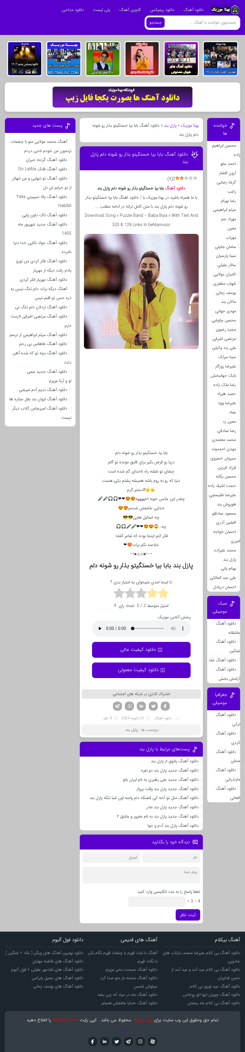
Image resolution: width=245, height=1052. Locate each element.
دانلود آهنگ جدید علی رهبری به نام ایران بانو (161, 779)
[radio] (163, 594)
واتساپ (129, 706)
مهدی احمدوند (224, 449)
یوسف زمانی (226, 292)
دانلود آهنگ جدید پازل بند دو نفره (170, 770)
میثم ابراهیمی (224, 209)
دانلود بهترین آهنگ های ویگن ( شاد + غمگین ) (44, 953)
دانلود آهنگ (193, 10)
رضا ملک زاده (224, 384)
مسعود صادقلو (224, 513)
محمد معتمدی (224, 439)
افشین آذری (226, 522)
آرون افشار (227, 173)
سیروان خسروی (223, 458)
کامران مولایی (224, 274)
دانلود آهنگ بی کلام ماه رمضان (213, 1003)
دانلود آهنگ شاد (222, 660)
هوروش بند (226, 504)
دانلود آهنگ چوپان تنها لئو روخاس (211, 994)
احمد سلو (228, 163)
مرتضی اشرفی (224, 338)
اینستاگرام (140, 1041)
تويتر (116, 1041)
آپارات (152, 1041)
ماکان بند (228, 301)
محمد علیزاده (225, 550)
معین (231, 228)
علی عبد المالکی (223, 577)
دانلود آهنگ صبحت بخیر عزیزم (131, 969)
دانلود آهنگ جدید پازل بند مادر (172, 807)
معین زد (229, 421)
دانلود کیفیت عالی (138, 649)
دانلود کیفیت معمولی (138, 670)
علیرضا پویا (227, 403)
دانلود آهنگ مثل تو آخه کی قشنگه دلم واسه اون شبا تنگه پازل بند (144, 798)
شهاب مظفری (224, 283)
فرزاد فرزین (227, 467)
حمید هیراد (226, 393)
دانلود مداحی (73, 10)
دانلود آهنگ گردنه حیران (46, 160)
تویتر (153, 706)
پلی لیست (101, 10)
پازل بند (170, 125)
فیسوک (165, 706)
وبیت (123, 1029)
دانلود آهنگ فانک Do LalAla (42, 169)
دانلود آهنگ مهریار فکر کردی (43, 279)
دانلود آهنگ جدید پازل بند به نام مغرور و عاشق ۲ (158, 816)
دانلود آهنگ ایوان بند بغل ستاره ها (38, 399)
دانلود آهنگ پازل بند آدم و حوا (173, 825)
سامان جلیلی (225, 246)
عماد (232, 412)
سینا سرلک (227, 357)
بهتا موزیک (190, 125)
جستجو (155, 22)
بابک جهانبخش (223, 375)
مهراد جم (228, 219)
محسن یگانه (226, 476)
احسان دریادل (224, 587)
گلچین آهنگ (130, 10)
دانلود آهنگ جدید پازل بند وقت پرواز (168, 789)
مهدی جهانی (225, 311)
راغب (231, 191)
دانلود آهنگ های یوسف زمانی (58, 986)
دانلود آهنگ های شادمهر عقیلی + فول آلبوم (47, 969)
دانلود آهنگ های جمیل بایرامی (57, 978)
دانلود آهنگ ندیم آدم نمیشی (43, 390)
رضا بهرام (228, 200)
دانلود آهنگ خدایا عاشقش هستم (129, 1003)
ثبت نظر (188, 914)
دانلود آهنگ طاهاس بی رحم (43, 344)
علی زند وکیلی (224, 347)
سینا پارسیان (226, 255)
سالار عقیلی (226, 265)
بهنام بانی (228, 568)
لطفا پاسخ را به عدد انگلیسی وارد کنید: (168, 891)
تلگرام (117, 706)
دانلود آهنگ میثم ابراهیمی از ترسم (38, 335)
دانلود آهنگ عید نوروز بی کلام (215, 986)
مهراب (231, 237)
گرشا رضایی (226, 182)
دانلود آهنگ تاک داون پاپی (44, 215)
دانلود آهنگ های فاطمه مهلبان (57, 961)
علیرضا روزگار (225, 366)
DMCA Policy (65, 1020)
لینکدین (141, 706)
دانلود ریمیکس (162, 10)
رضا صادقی (226, 430)
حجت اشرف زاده (222, 485)
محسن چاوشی (224, 320)
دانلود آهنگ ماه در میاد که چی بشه (127, 994)
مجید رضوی (226, 329)
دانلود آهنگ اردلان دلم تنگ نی (41, 307)
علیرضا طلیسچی (222, 495)
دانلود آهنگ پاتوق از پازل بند (174, 761)
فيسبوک (92, 1041)
